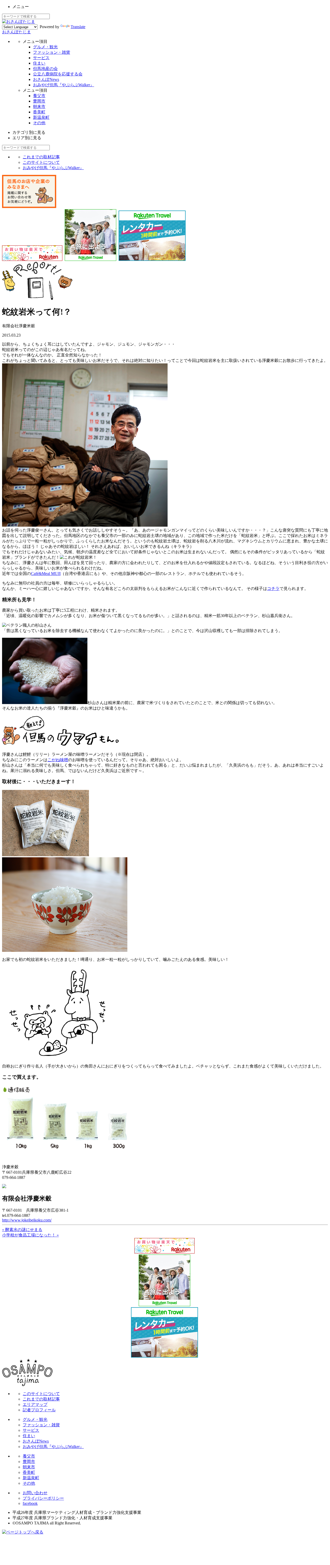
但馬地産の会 (45, 68)
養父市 (39, 96)
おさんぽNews (46, 79)
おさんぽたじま (16, 32)
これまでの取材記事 (41, 157)
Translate (78, 27)
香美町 (39, 112)
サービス (41, 58)
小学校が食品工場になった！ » (30, 1235)
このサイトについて (41, 162)
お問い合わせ (35, 1493)
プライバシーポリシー (43, 1498)
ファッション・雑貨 (51, 52)
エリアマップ (35, 1404)
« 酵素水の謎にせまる (22, 1229)
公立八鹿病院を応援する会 (57, 74)
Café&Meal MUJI (46, 573)
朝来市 (39, 106)
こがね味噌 (57, 760)
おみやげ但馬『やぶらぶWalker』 (63, 85)
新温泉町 (41, 117)
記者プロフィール (39, 1410)
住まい (39, 63)
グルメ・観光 (45, 47)
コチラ (273, 588)
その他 (39, 123)
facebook (30, 1503)
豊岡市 (39, 101)
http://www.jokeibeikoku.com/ (27, 1220)
